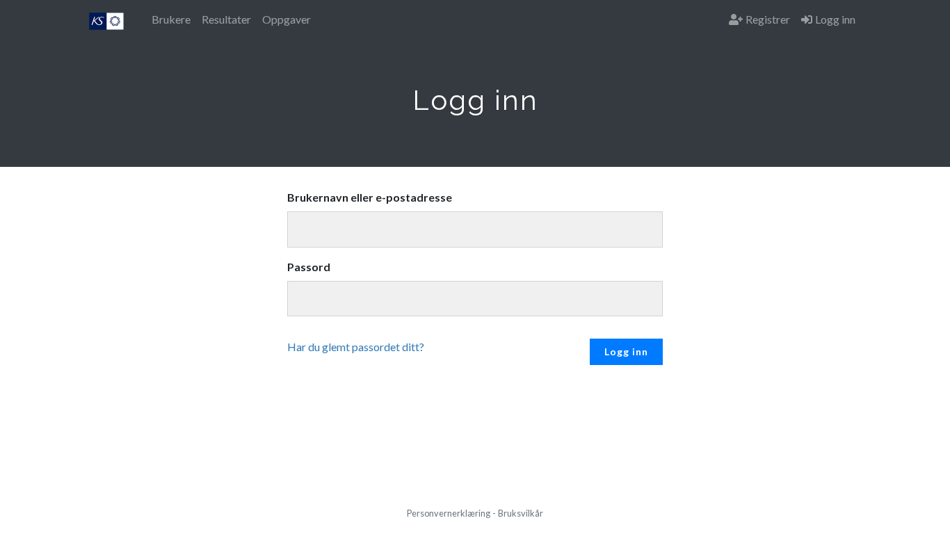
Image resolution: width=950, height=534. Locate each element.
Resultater (226, 19)
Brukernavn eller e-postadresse (369, 197)
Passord (308, 266)
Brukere (171, 19)
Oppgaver (286, 19)
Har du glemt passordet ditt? (355, 346)
